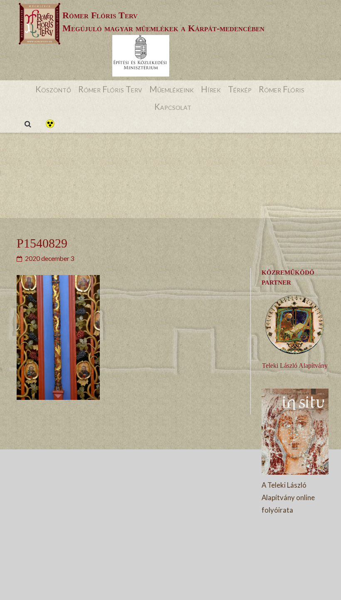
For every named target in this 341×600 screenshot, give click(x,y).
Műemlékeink (171, 89)
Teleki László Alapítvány (295, 365)
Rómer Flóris (281, 89)
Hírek (211, 89)
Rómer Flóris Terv (110, 89)
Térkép (240, 89)
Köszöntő (53, 89)
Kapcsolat (172, 107)
